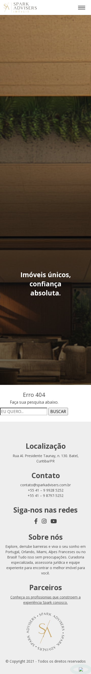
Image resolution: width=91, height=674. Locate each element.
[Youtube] (53, 521)
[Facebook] (36, 521)
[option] (45, 284)
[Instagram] (44, 521)
